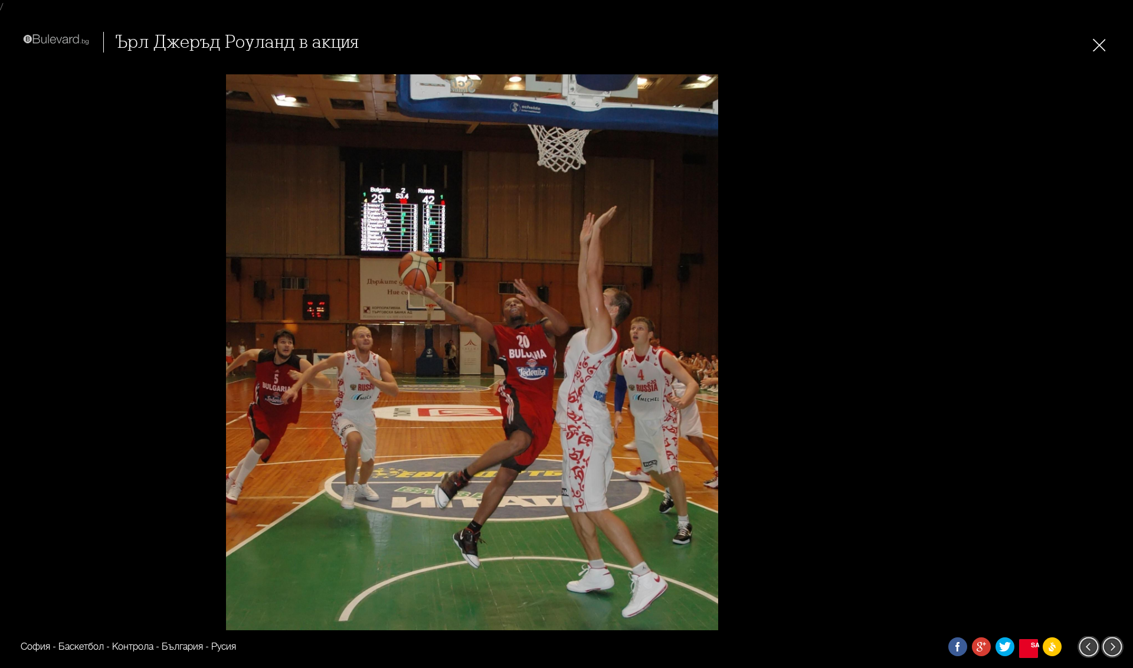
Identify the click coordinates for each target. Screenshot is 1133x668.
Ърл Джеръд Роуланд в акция (237, 42)
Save (1034, 644)
